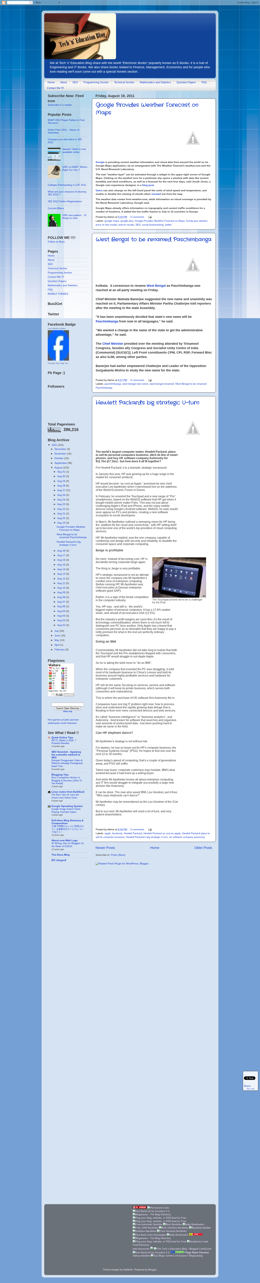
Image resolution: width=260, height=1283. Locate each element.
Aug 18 (61, 550)
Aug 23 (61, 504)
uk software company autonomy (187, 837)
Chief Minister (112, 343)
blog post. (148, 185)
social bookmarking (153, 224)
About (63, 82)
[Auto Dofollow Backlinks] (173, 1227)
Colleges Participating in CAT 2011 (67, 185)
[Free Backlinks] (140, 1207)
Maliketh (128, 1269)
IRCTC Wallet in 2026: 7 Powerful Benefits (63, 742)
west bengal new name (135, 384)
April (57, 645)
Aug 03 (61, 620)
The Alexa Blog (60, 854)
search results (126, 224)
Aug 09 (61, 592)
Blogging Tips (60, 774)
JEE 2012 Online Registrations (65, 201)
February (59, 649)
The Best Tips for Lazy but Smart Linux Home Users (65, 796)
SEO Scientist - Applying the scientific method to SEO (66, 755)
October (59, 458)
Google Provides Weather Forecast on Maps (160, 221)
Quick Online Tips (62, 737)
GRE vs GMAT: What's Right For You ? (74, 168)
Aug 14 (61, 569)
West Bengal (156, 285)
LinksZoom (205, 1248)
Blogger (152, 1269)
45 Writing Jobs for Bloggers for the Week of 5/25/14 (67, 845)
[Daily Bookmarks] (193, 1224)
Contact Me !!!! (55, 87)
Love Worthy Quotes (57, 328)
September (61, 463)
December (60, 449)
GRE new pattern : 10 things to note (74, 216)
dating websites (141, 1255)
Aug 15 (61, 564)
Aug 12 (61, 578)
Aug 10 (61, 588)
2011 (55, 445)
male (205, 1241)
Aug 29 (61, 481)
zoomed (156, 194)
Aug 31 (61, 471)
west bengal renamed (162, 384)
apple (108, 833)
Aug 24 (61, 499)
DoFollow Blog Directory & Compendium (67, 822)
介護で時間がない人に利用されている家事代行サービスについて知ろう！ (67, 829)
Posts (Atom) (118, 855)
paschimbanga (113, 384)
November (60, 453)
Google (100, 162)
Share (247, 1086)
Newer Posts (105, 848)
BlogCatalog (196, 1255)
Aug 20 (61, 518)
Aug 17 (61, 555)
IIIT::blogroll (58, 860)
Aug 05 (61, 611)
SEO (75, 82)
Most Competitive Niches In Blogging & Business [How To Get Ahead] (66, 780)
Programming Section (96, 82)
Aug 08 (61, 597)
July (57, 631)
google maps (112, 221)
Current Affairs (56, 208)
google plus (126, 221)
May (57, 640)
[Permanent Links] (158, 1207)
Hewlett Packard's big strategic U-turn (147, 403)
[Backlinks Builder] (200, 1227)
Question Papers (186, 82)
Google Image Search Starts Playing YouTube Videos (66, 810)
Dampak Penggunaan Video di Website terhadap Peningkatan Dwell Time (67, 763)
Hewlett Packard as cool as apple (162, 833)
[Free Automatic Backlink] (147, 1224)
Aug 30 (61, 476)
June (57, 635)
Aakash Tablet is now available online (74, 150)
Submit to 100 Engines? (176, 1256)
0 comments (137, 217)
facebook (117, 833)
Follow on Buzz (56, 241)
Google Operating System (67, 806)
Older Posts (203, 848)
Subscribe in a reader (60, 105)
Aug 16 (61, 560)
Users (99, 190)
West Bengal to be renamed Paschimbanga (154, 239)
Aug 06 (61, 606)
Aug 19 (61, 522)
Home (51, 82)
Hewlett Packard (133, 833)
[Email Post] (149, 217)
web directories (141, 1248)
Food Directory (141, 1245)
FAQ (204, 82)
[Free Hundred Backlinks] (172, 1231)
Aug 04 (61, 615)
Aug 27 (61, 490)
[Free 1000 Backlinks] (145, 1227)
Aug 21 (61, 513)
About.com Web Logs (64, 840)
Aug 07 (61, 601)
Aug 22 (61, 509)
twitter (168, 224)
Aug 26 (61, 495)
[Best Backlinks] (172, 1224)
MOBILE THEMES (58, 294)
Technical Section (124, 82)
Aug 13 (61, 574)
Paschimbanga (107, 321)
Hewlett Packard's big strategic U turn (147, 837)
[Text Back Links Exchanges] (149, 1235)
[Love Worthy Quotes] (58, 359)
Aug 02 (61, 625)
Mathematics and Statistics (155, 82)
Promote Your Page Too (58, 363)
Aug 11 (61, 583)
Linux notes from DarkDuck (68, 792)
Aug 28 (61, 485)
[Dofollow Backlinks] (144, 1231)
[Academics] (194, 1241)
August (58, 467)
